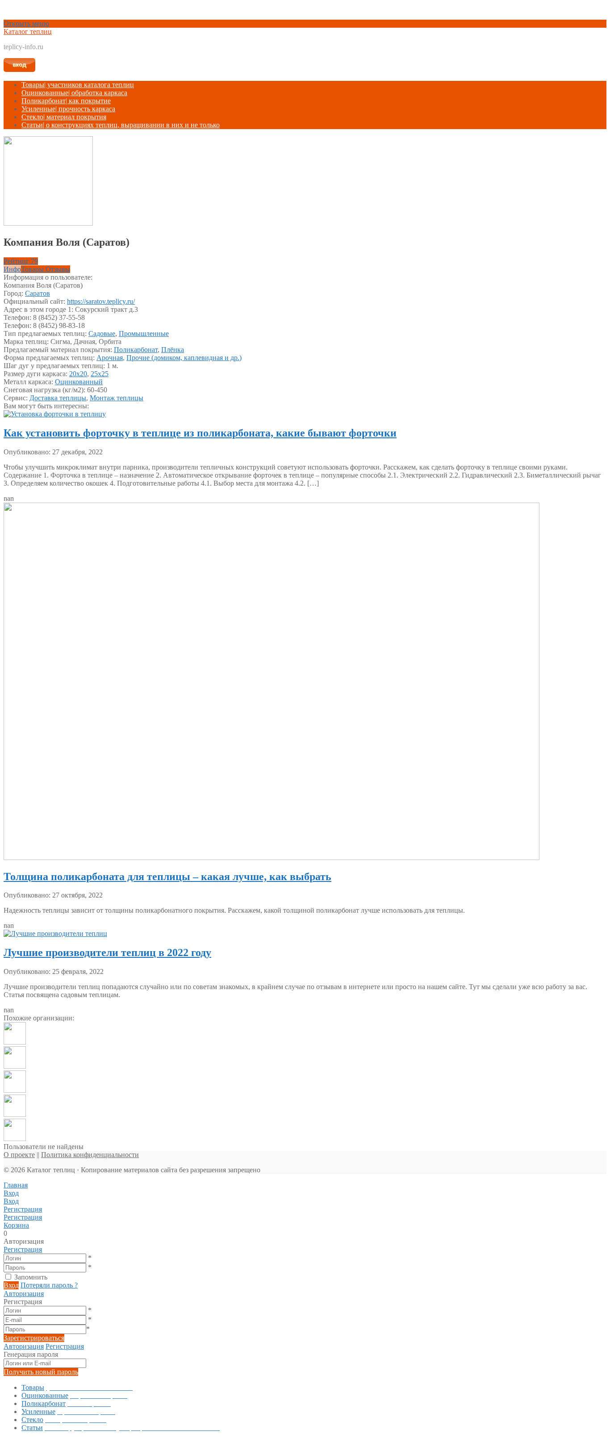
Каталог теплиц (28, 31)
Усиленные (68, 109)
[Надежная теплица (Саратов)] (15, 1138)
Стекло (63, 117)
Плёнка (172, 349)
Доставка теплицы (57, 398)
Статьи (120, 125)
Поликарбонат (66, 101)
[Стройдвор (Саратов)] (15, 1042)
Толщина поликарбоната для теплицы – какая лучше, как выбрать (167, 876)
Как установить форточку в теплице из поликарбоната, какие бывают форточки (200, 433)
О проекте (19, 1154)
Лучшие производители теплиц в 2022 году (107, 952)
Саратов (37, 293)
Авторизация (24, 1293)
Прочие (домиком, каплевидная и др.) (184, 357)
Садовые (101, 333)
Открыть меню (26, 23)
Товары (77, 84)
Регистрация (23, 1249)
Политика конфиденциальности (90, 1154)
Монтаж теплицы (116, 398)
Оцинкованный (79, 382)
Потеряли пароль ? (49, 1285)
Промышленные (144, 333)
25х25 (100, 374)
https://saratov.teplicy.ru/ (101, 301)
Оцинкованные (74, 92)
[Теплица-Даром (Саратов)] (15, 1090)
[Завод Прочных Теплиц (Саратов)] (15, 1114)
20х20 (78, 374)
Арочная (109, 357)
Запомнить (30, 1277)
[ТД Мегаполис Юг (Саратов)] (15, 1066)
